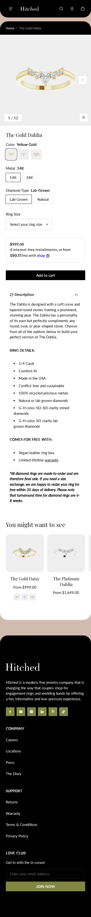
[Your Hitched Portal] (72, 9)
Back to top (20, 643)
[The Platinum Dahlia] (66, 553)
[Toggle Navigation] (11, 9)
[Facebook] (10, 711)
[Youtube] (21, 711)
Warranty (13, 813)
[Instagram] (31, 711)
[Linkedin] (42, 711)
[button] (61, 9)
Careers (12, 740)
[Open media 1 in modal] (45, 80)
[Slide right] (82, 80)
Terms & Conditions (21, 824)
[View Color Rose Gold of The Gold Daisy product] (32, 597)
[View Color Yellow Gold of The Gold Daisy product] (17, 597)
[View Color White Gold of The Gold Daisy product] (24, 597)
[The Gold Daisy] (25, 553)
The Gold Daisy (25, 579)
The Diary (13, 773)
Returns (12, 802)
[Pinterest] (53, 711)
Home (10, 28)
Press (10, 762)
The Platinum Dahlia (66, 581)
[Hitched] (29, 8)
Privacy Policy (17, 836)
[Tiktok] (63, 711)
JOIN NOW (45, 886)
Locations (13, 751)
